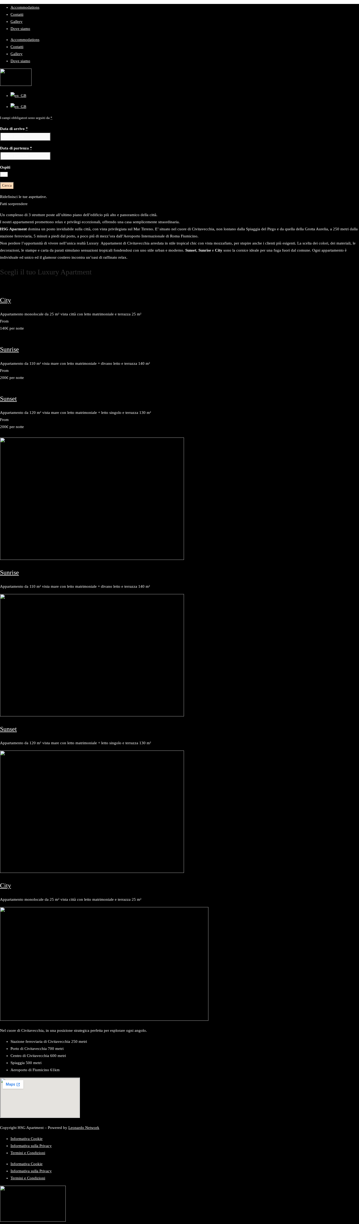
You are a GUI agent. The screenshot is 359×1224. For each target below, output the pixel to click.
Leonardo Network (83, 1128)
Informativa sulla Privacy (31, 1146)
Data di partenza (16, 148)
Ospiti (5, 167)
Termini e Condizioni (28, 1153)
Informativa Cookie (27, 1139)
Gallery (17, 21)
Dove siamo (20, 29)
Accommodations (25, 7)
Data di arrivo (14, 129)
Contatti (17, 14)
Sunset (8, 398)
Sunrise (9, 349)
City (5, 300)
